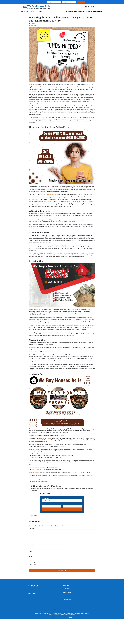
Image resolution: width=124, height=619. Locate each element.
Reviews (32, 11)
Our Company (81, 11)
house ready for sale (52, 194)
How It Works (25, 11)
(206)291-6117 (34, 593)
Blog (40, 11)
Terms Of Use (55, 609)
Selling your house (33, 472)
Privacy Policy (62, 609)
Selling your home (33, 84)
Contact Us (89, 11)
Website (31, 556)
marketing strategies (40, 191)
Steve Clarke (33, 25)
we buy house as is (61, 111)
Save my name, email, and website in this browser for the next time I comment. (50, 562)
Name (31, 546)
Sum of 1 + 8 (32, 564)
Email (64, 504)
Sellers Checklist (98, 11)
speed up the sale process (44, 438)
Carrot (70, 617)
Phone (43, 504)
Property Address (46, 498)
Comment (32, 528)
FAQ (37, 11)
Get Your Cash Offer (71, 11)
